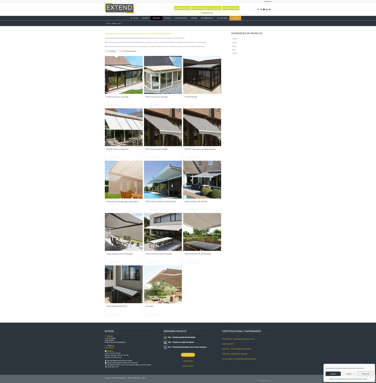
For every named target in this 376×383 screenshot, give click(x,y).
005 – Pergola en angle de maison (181, 342)
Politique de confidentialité (133, 378)
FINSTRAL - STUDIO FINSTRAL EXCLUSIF (236, 349)
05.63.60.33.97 (109, 348)
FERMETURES (231, 8)
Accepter (333, 374)
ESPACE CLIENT (188, 366)
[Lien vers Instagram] (260, 9)
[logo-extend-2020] (119, 9)
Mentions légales (122, 378)
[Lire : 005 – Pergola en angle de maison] (165, 342)
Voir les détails (115, 105)
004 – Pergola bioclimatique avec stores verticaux (187, 347)
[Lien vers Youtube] (263, 9)
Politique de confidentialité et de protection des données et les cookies (348, 379)
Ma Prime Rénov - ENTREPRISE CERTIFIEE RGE (239, 359)
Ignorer (349, 374)
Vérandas (234, 53)
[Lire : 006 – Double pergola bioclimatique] (165, 338)
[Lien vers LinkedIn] (266, 9)
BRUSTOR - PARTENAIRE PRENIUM (234, 354)
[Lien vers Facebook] (258, 9)
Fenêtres (234, 39)
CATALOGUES (188, 361)
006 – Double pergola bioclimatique (181, 337)
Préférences (365, 374)
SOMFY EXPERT (228, 344)
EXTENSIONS (182, 8)
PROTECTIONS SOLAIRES (206, 8)
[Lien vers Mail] (269, 9)
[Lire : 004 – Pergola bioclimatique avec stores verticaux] (165, 347)
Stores (234, 49)
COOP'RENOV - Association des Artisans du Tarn (238, 339)
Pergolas (234, 42)
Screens (234, 46)
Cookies (143, 378)
